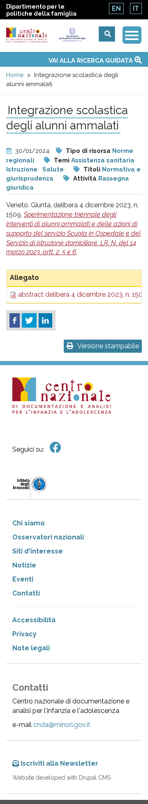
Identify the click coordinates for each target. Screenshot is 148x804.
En (116, 8)
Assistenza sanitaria (102, 160)
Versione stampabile (108, 346)
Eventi (22, 579)
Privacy (24, 634)
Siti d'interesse (37, 551)
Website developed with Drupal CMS (61, 777)
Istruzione (21, 169)
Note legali (31, 648)
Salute (53, 169)
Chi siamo (28, 523)
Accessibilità (34, 620)
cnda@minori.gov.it (61, 725)
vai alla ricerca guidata (91, 60)
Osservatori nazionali (48, 537)
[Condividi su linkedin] (45, 320)
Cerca (107, 34)
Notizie (24, 565)
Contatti (26, 593)
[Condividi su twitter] (29, 320)
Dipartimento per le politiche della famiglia (41, 10)
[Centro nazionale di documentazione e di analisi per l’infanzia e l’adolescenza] (27, 35)
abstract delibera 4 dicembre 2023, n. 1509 (82, 294)
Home (14, 75)
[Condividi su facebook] (14, 320)
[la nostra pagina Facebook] (55, 448)
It (136, 8)
